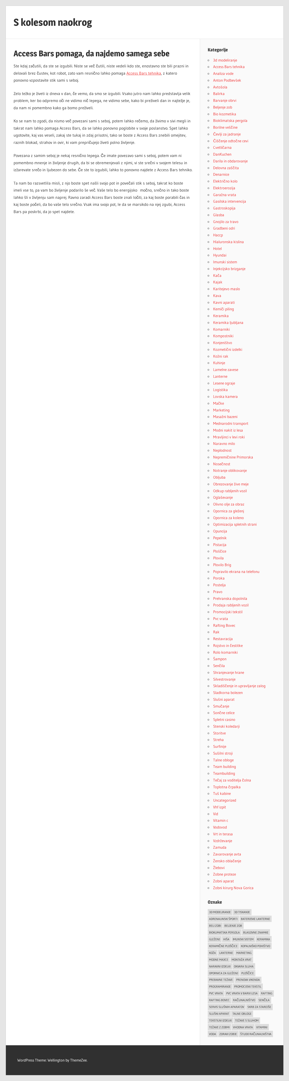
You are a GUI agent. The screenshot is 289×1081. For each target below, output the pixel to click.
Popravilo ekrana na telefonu (236, 571)
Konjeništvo (222, 342)
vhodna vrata (243, 1027)
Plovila (218, 558)
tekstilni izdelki (220, 1020)
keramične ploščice (223, 946)
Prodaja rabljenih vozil (231, 605)
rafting (266, 993)
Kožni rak (220, 356)
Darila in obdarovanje (230, 161)
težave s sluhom (247, 1020)
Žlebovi (219, 867)
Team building (224, 766)
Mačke (218, 403)
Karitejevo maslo (226, 288)
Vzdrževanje (222, 840)
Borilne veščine (225, 127)
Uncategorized (224, 800)
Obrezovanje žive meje (231, 484)
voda (212, 1034)
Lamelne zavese (225, 369)
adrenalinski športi (223, 919)
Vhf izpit (219, 807)
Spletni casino (224, 719)
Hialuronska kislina (228, 241)
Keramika (221, 315)
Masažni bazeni (225, 416)
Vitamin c (220, 820)
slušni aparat (219, 1013)
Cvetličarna (222, 147)
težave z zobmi (219, 1027)
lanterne (226, 953)
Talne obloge (223, 760)
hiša (226, 939)
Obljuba (219, 477)
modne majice (218, 959)
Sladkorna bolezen (228, 692)
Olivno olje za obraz (228, 504)
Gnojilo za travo (225, 221)
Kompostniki (223, 335)
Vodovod (220, 827)
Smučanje (221, 706)
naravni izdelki (220, 966)
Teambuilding (224, 773)
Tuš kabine (222, 793)
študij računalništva (255, 1034)
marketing (244, 953)
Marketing (221, 410)
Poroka (219, 578)
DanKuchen (222, 154)
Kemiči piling (223, 308)
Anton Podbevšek (227, 80)
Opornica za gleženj (228, 510)
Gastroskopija (224, 208)
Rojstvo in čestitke (228, 645)
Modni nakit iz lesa (228, 430)
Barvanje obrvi (224, 100)
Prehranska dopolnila (230, 598)
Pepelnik (220, 537)
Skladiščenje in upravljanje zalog (239, 685)
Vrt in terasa (223, 834)
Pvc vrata (220, 618)
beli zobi (215, 925)
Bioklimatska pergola (230, 120)
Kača (217, 275)
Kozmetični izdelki (227, 349)
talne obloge (242, 1013)
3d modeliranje (225, 60)
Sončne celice (224, 712)
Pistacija (219, 544)
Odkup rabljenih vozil (230, 490)
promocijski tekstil (247, 986)
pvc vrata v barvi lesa (242, 993)
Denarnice (221, 174)
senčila (264, 1000)
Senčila (219, 665)
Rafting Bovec (224, 625)
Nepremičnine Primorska (233, 457)
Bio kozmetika (224, 114)
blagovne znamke (255, 932)
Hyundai (219, 255)
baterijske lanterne (255, 919)
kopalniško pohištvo (255, 946)
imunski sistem (243, 939)
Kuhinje (219, 362)
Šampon (219, 658)
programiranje (220, 986)
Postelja (219, 584)
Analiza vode (223, 73)
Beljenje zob (222, 107)
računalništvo (244, 1000)
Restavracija (223, 638)
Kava (217, 295)
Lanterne (220, 376)
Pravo (217, 591)
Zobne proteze (224, 874)
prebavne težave (221, 979)
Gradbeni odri (224, 228)
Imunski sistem (225, 261)
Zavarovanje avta (227, 854)
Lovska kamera (225, 396)
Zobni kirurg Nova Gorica (233, 887)
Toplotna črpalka (227, 786)
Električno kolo (225, 181)
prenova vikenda (248, 979)
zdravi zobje (228, 1034)
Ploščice (219, 551)
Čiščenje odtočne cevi (230, 140)
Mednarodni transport (230, 423)
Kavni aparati (224, 302)
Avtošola (220, 87)
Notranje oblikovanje (230, 470)
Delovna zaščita (226, 167)
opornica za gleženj (223, 973)
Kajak (217, 282)
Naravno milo (224, 443)
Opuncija (220, 531)
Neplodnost (222, 450)
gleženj (214, 939)
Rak (216, 632)
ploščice (247, 973)
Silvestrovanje (224, 679)
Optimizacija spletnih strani (235, 524)
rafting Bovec (219, 1000)
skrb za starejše (259, 1007)
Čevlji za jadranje (227, 134)
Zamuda (219, 847)
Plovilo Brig (222, 564)
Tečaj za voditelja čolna (232, 780)
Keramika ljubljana (228, 322)
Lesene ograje (224, 383)
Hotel (217, 248)
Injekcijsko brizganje (229, 268)
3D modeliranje (220, 912)
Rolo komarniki (225, 652)
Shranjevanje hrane (228, 672)
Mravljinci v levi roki (229, 437)
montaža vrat (242, 959)
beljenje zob (233, 925)
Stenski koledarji (226, 726)
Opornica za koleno (228, 517)
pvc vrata (216, 993)
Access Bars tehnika (143, 73)
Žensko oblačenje (227, 860)
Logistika (220, 389)
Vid (215, 813)
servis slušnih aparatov (226, 1007)
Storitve (219, 733)
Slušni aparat (224, 699)
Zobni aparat (223, 881)
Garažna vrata (224, 194)
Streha (218, 739)
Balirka (219, 93)
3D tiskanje (242, 912)
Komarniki (221, 329)
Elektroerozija (224, 187)
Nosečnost (221, 463)
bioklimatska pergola (224, 932)
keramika (263, 939)
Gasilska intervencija (229, 201)
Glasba (218, 214)
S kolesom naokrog (53, 22)
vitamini (261, 1027)
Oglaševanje (223, 497)
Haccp (218, 235)
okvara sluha (244, 966)
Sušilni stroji (223, 753)
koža (212, 953)
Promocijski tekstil (227, 611)
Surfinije (219, 746)
